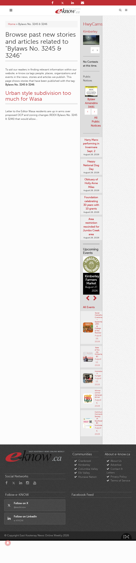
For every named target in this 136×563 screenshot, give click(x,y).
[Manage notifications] (8, 543)
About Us (116, 464)
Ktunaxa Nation (87, 480)
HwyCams (93, 24)
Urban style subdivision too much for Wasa (38, 96)
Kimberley (84, 468)
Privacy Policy (118, 480)
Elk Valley (84, 476)
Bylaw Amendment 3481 (91, 106)
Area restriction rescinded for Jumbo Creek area (91, 230)
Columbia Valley (88, 472)
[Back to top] (128, 555)
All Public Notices (96, 125)
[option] (91, 39)
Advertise (115, 468)
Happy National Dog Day (91, 169)
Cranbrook (84, 464)
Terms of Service (120, 484)
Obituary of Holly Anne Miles (91, 187)
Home (11, 24)
